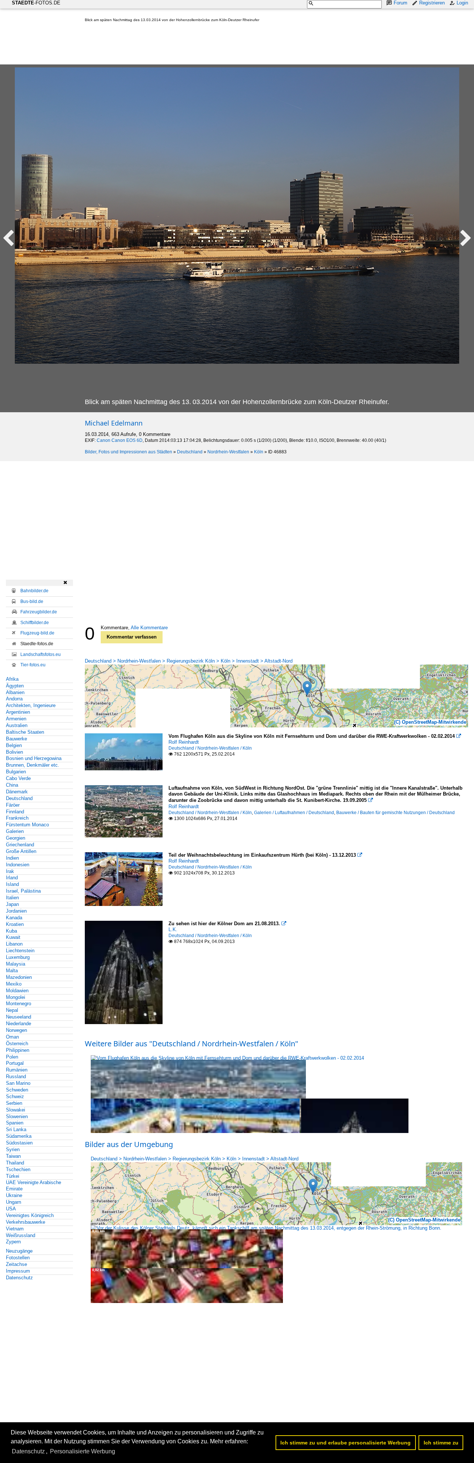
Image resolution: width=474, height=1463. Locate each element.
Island (12, 884)
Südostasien (19, 1143)
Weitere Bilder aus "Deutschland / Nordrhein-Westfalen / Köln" (191, 1044)
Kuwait (13, 937)
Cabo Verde (18, 778)
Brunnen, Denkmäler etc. (32, 765)
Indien (12, 858)
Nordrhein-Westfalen (228, 451)
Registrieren (432, 3)
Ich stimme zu (441, 1443)
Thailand (15, 1163)
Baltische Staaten (25, 732)
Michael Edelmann (114, 423)
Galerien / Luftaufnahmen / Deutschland (294, 812)
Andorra (14, 698)
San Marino (18, 1083)
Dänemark (17, 791)
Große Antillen (21, 851)
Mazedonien (19, 977)
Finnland (15, 811)
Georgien (15, 838)
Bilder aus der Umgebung (129, 1144)
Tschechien (18, 1169)
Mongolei (15, 997)
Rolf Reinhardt (183, 742)
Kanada (14, 917)
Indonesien (17, 864)
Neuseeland (18, 1017)
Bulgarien (16, 771)
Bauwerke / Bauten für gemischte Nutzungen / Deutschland (395, 812)
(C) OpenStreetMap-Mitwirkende (430, 722)
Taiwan (13, 1156)
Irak (10, 871)
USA (11, 1209)
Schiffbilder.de (34, 622)
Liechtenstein (20, 950)
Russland (16, 1076)
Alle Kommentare (149, 627)
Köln (258, 451)
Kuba (11, 931)
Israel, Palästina (23, 891)
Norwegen (16, 1030)
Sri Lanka (16, 1129)
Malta (12, 970)
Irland (12, 877)
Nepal (12, 1010)
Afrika (12, 679)
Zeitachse (16, 1264)
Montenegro (18, 1003)
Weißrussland (20, 1235)
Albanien (15, 692)
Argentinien (18, 712)
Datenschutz (19, 1277)
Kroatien (15, 924)
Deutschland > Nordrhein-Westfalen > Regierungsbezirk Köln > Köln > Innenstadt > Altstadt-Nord (189, 661)
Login (462, 3)
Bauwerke (16, 739)
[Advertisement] (219, 44)
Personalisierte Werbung (82, 1451)
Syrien (13, 1149)
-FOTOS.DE (36, 3)
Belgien (14, 745)
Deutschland (190, 451)
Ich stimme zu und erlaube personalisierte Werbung (345, 1443)
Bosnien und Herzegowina (33, 758)
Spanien (14, 1123)
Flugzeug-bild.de (37, 633)
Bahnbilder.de (34, 590)
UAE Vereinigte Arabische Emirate (33, 1186)
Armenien (16, 718)
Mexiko (13, 984)
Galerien (15, 831)
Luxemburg (18, 957)
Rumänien (16, 1070)
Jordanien (16, 911)
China (12, 785)
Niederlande (18, 1023)
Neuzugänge (19, 1251)
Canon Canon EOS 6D (120, 440)
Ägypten (15, 686)
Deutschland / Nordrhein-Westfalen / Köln (210, 748)
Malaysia (15, 964)
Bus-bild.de (31, 601)
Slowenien (17, 1116)
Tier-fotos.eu (33, 664)
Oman (12, 1037)
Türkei (12, 1176)
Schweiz (15, 1096)
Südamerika (18, 1136)
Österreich (17, 1043)
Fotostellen (18, 1257)
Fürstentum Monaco (27, 824)
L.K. (172, 929)
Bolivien (14, 752)
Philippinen (17, 1050)
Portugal (15, 1063)
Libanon (14, 944)
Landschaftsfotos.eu (40, 654)
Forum (400, 3)
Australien (16, 725)
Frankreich (17, 818)
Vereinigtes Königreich (30, 1215)
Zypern (13, 1241)
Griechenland (20, 844)
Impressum (18, 1271)
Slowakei (15, 1110)
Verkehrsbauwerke (25, 1222)
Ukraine (14, 1195)
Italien (12, 897)
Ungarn (13, 1202)
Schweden (17, 1090)
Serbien (14, 1103)
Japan (12, 904)
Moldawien (17, 990)
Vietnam (15, 1229)
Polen (12, 1057)
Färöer (13, 805)
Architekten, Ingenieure (31, 705)
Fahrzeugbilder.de (38, 611)
